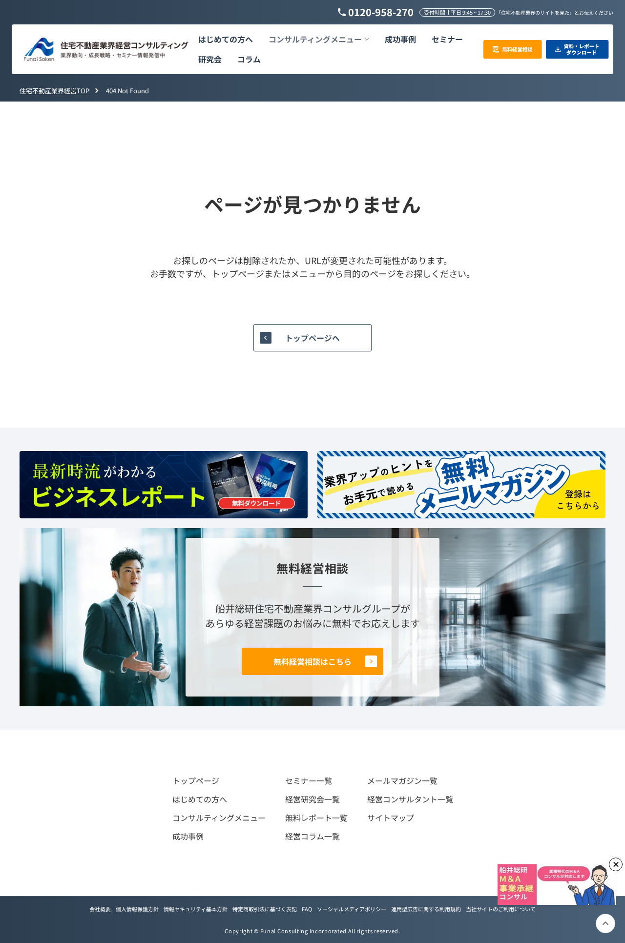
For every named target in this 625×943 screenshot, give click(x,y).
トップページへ (312, 338)
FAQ (307, 909)
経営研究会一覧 (312, 799)
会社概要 (100, 909)
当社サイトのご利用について (501, 909)
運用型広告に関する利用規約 (426, 909)
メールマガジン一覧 (402, 780)
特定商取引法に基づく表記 (264, 909)
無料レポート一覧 (316, 817)
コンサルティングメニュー (219, 817)
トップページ (195, 780)
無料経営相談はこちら (312, 661)
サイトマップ (390, 817)
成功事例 (188, 836)
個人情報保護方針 (137, 909)
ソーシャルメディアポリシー (351, 909)
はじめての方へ (199, 799)
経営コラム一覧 (312, 836)
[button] (319, 39)
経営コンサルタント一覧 (410, 799)
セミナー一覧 (308, 780)
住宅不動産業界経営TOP (54, 90)
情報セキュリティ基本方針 (196, 909)
